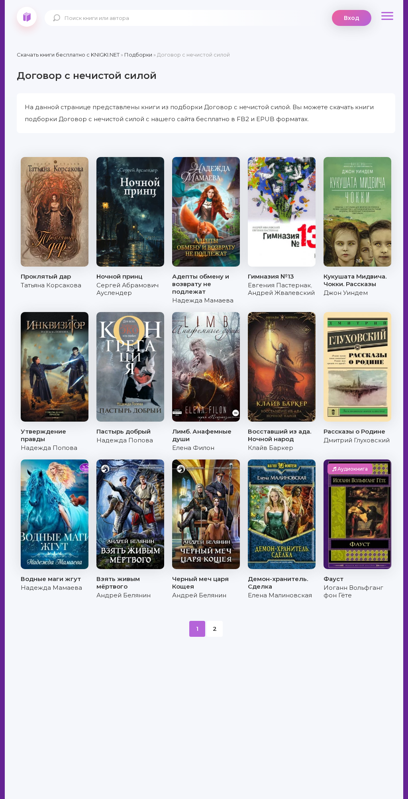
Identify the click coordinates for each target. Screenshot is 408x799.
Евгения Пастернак (279, 285)
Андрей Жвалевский (281, 292)
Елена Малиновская (280, 595)
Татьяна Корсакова (51, 285)
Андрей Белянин (123, 595)
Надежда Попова (49, 448)
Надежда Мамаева (202, 300)
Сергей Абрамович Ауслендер (127, 288)
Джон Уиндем (346, 292)
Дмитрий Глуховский (357, 440)
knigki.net (27, 17)
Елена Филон (193, 448)
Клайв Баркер (270, 448)
